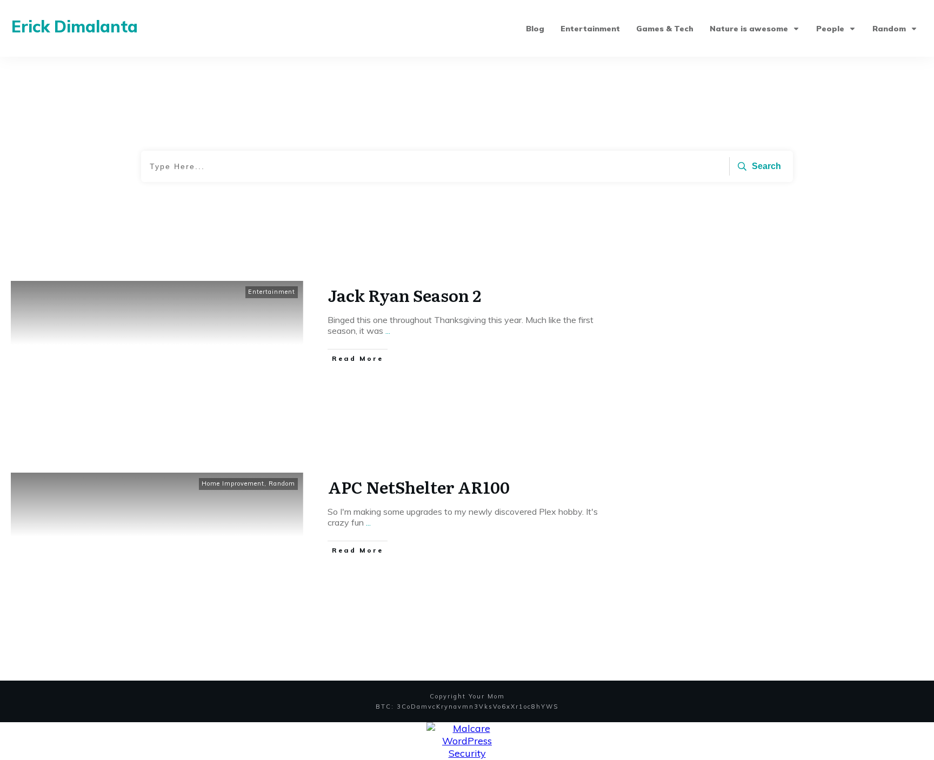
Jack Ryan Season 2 (404, 295)
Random (282, 483)
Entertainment (271, 291)
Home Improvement (233, 483)
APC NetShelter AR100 (419, 487)
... (387, 330)
